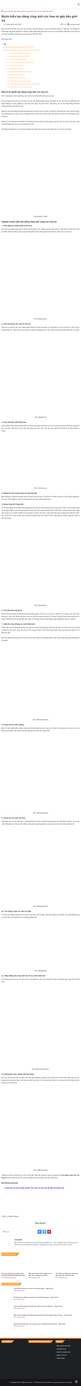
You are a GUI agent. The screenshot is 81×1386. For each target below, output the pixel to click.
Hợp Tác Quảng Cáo (63, 1352)
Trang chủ (6, 11)
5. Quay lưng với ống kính (16, 65)
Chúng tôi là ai (61, 1349)
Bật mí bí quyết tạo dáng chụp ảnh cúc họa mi (19, 47)
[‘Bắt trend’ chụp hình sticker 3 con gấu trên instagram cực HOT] (40, 1265)
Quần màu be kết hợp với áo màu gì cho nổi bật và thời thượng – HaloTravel (39, 1324)
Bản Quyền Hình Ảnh (63, 1346)
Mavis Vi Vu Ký (62, 1355)
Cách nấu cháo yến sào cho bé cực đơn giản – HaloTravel (33, 1288)
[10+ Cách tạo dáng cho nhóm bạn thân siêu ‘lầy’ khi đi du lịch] (68, 1265)
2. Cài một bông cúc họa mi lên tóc (19, 56)
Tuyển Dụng (61, 1358)
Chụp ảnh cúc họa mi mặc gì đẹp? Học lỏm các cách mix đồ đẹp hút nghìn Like (34, 1188)
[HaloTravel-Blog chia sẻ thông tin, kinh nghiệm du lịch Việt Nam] (40, 4)
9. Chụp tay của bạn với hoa (17, 78)
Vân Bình (18, 1240)
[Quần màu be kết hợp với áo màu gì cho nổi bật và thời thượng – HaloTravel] (6, 1326)
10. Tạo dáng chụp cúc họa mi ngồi (19, 81)
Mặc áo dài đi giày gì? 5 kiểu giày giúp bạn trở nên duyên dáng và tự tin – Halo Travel (43, 1315)
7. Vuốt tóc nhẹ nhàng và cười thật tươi (20, 71)
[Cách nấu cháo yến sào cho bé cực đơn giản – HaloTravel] (6, 1291)
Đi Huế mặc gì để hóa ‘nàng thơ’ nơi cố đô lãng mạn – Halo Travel (36, 1297)
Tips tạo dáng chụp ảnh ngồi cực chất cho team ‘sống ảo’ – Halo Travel (38, 1306)
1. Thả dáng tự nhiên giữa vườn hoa (19, 53)
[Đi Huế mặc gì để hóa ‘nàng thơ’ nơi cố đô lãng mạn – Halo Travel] (6, 1300)
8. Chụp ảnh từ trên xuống (16, 75)
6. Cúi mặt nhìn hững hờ (15, 68)
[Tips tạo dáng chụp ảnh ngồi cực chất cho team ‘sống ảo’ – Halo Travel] (6, 1309)
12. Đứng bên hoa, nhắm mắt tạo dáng (20, 87)
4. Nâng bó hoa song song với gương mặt (21, 62)
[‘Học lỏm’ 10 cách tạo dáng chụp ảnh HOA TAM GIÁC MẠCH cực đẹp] (13, 1265)
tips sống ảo (40, 1223)
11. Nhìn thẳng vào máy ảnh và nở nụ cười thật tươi (24, 84)
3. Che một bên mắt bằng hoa (17, 59)
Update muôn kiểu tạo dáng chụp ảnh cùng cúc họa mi (22, 50)
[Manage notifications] (76, 1381)
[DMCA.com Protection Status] (40, 1359)
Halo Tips (13, 11)
